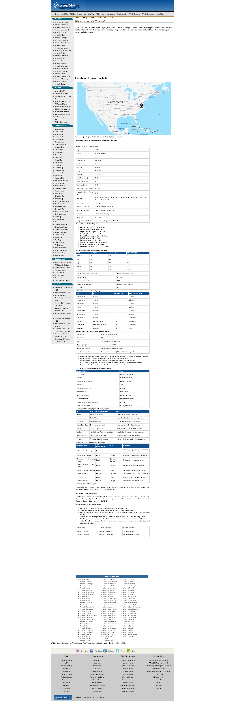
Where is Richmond (83, 535)
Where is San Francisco (63, 27)
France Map (97, 666)
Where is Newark (108, 632)
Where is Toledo (128, 628)
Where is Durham (85, 626)
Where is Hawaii (128, 668)
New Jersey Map (60, 204)
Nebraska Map (59, 196)
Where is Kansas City (110, 603)
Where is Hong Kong (97, 677)
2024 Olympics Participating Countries (158, 666)
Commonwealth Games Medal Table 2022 (62, 335)
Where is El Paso (85, 628)
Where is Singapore (97, 671)
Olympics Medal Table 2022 (62, 320)
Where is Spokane (129, 619)
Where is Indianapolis (110, 592)
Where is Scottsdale (129, 615)
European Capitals (61, 270)
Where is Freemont (86, 634)
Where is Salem (60, 74)
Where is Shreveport (129, 617)
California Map (59, 139)
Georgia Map (59, 152)
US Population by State (63, 106)
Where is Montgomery (110, 628)
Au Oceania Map (66, 677)
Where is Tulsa (128, 632)
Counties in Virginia (105, 528)
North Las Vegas (108, 636)
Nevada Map (59, 199)
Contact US (158, 688)
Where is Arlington (61, 61)
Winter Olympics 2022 (62, 293)
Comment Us (158, 680)
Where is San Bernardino (131, 609)
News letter (84, 651)
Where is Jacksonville (110, 598)
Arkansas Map (59, 137)
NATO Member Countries (97, 685)
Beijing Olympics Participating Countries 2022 (62, 297)
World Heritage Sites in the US (64, 118)
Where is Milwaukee (109, 622)
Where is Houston (108, 590)
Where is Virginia (128, 531)
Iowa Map (58, 165)
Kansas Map (59, 168)
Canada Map (66, 680)
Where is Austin (60, 58)
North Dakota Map (61, 214)
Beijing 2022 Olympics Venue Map (62, 304)
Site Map (158, 685)
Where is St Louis (128, 622)
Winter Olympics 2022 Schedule (62, 325)
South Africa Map (66, 674)
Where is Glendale (109, 579)
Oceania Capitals (60, 278)
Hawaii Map (58, 155)
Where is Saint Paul (129, 605)
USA (66, 663)
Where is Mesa (108, 619)
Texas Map (58, 237)
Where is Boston (85, 598)
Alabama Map (59, 129)
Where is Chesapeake (106, 535)
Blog (133, 651)
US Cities (58, 19)
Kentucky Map (59, 170)
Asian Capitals (59, 273)
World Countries (134, 14)
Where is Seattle (60, 63)
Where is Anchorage (86, 584)
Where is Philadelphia (130, 586)
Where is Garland (85, 638)
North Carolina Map (61, 211)
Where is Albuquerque (62, 79)
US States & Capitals (62, 265)
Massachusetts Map (61, 181)
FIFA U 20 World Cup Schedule (159, 663)
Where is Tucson (128, 630)
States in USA (60, 126)
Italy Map (66, 691)
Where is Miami (60, 35)
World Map (64, 14)
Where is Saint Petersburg (131, 607)
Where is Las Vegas (61, 48)
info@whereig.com (98, 697)
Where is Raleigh (128, 592)
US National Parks (61, 104)
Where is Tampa (128, 626)
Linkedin (111, 651)
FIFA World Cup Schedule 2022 (63, 289)
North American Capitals (63, 262)
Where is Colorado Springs (88, 615)
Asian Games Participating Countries (158, 671)
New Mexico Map (60, 206)
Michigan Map (59, 183)
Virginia (100, 18)
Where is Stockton (129, 624)
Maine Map (58, 175)
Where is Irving (108, 596)
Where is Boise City (86, 596)
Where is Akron (84, 579)
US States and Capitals (63, 114)
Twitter (123, 651)
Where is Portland (129, 590)
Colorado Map (59, 142)
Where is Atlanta (60, 81)
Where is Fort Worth (61, 56)
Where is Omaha (128, 579)
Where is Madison (109, 615)
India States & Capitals (62, 280)
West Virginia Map (61, 250)
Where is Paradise (129, 584)
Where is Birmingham (87, 594)
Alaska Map (59, 132)
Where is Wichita (128, 636)
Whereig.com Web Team (81, 643)
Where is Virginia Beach (131, 535)
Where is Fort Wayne (86, 632)
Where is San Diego (61, 25)
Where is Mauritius (128, 666)
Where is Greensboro (110, 582)
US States (92, 18)
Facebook (98, 651)
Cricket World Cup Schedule (159, 660)
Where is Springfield (61, 40)
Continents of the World (127, 685)
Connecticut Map (60, 144)
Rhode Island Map (61, 227)
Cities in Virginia (128, 528)
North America (122, 14)
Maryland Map (59, 178)
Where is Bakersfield (62, 30)
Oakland (106, 638)
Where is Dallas (60, 53)
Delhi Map (97, 668)
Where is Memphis (109, 617)
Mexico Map (66, 683)
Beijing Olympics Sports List (63, 314)
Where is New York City (63, 50)
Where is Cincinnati (86, 611)
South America (110, 14)
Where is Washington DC (128, 660)
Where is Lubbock (109, 613)
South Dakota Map (61, 232)
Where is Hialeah (108, 586)
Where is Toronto (127, 680)
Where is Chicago (61, 38)
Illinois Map (58, 160)
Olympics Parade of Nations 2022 (61, 309)
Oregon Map (59, 222)
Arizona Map (59, 134)
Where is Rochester (129, 601)
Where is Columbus (86, 617)
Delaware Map (59, 147)
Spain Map (66, 685)
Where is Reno (128, 594)
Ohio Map (58, 217)
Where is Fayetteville (86, 630)
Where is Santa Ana (129, 613)
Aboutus (158, 683)
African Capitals (60, 275)
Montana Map (59, 193)
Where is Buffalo (85, 601)
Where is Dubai (128, 683)
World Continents (148, 14)
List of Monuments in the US (63, 97)
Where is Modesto (109, 626)
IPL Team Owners (158, 677)
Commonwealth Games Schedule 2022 (62, 340)
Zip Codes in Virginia (105, 531)
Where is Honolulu (109, 588)
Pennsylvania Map (61, 224)
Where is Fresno (85, 636)
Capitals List (59, 259)
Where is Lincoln (108, 607)
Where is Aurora (85, 588)
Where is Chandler (86, 603)
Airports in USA (60, 91)
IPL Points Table (159, 674)
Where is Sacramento (130, 603)
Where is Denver (60, 32)
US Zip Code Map (61, 122)
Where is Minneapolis (110, 624)
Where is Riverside (129, 598)
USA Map (84, 18)
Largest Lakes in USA (62, 94)
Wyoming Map (59, 255)
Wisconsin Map (60, 253)
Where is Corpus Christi (87, 619)
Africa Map (100, 14)
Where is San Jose (129, 611)
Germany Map (66, 688)
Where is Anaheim (85, 582)
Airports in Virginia (82, 531)
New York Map (59, 209)
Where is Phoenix (128, 588)
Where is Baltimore (86, 590)
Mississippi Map (60, 188)
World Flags (160, 14)
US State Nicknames (62, 112)
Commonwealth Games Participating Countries (62, 330)
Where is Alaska (128, 671)
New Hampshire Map (62, 201)
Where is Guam (60, 84)
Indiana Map (59, 162)
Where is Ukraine (97, 688)
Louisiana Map (59, 173)
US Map (72, 14)
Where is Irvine (108, 594)
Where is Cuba (97, 683)
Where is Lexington (61, 68)
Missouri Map (59, 191)
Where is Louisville (109, 611)
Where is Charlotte (86, 605)
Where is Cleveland (86, 613)
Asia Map (91, 14)
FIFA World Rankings (158, 668)
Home (57, 14)
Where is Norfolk (108, 634)
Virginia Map (59, 245)
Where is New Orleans (62, 43)
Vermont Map (59, 242)
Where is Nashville (109, 630)
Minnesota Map (60, 186)
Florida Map (59, 150)
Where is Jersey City (109, 601)
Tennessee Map (60, 235)
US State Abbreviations (62, 109)
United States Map (66, 660)
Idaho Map (58, 157)
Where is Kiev (97, 691)
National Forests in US (62, 101)
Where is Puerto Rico (97, 674)
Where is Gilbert (85, 641)
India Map (97, 660)
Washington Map (60, 248)
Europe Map (81, 14)
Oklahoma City (107, 641)
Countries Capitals (128, 691)
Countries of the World (128, 688)
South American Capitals (63, 267)
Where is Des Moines (86, 622)
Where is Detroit (60, 45)
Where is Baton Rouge (87, 592)
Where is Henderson (109, 584)
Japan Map (97, 663)
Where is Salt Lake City (63, 76)
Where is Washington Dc (63, 66)
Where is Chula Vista (86, 609)
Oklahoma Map (60, 219)
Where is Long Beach (110, 609)
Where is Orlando (128, 582)
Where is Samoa (128, 663)
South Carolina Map (61, 230)
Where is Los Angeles (62, 22)
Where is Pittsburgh (61, 71)
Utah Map (58, 240)
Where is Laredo (108, 605)
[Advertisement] (124, 53)
